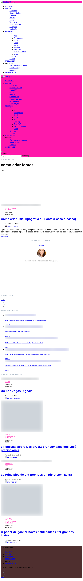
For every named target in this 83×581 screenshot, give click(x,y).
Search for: (4, 153)
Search (25, 156)
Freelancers (10, 436)
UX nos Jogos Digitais (16, 391)
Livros (12, 20)
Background (18, 38)
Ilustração (13, 29)
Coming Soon (10, 72)
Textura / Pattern (20, 52)
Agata (41, 245)
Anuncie (13, 70)
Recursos (9, 31)
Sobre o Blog (15, 68)
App (15, 36)
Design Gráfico (15, 13)
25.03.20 (7, 325)
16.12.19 (7, 347)
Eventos (13, 56)
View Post (4, 236)
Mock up (17, 47)
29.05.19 (7, 370)
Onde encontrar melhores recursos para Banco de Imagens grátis (25, 320)
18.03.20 (7, 336)
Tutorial (12, 59)
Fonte (16, 43)
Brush (16, 40)
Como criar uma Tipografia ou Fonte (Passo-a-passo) (38, 219)
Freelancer (10, 61)
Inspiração (9, 437)
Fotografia (13, 27)
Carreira (13, 15)
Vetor (16, 54)
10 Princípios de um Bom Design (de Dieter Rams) (36, 474)
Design (8, 8)
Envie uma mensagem (18, 65)
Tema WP (17, 49)
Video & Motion (15, 24)
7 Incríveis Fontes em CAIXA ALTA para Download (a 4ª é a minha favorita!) (28, 366)
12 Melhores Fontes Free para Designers (17, 331)
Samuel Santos (12, 226)
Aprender (13, 11)
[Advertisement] (41, 187)
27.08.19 (7, 359)
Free (11, 34)
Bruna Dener (12, 457)
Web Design (14, 22)
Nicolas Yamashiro (14, 398)
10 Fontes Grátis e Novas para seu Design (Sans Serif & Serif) (24, 343)
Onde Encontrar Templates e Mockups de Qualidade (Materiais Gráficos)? (27, 354)
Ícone (16, 45)
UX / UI (12, 18)
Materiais (9, 6)
